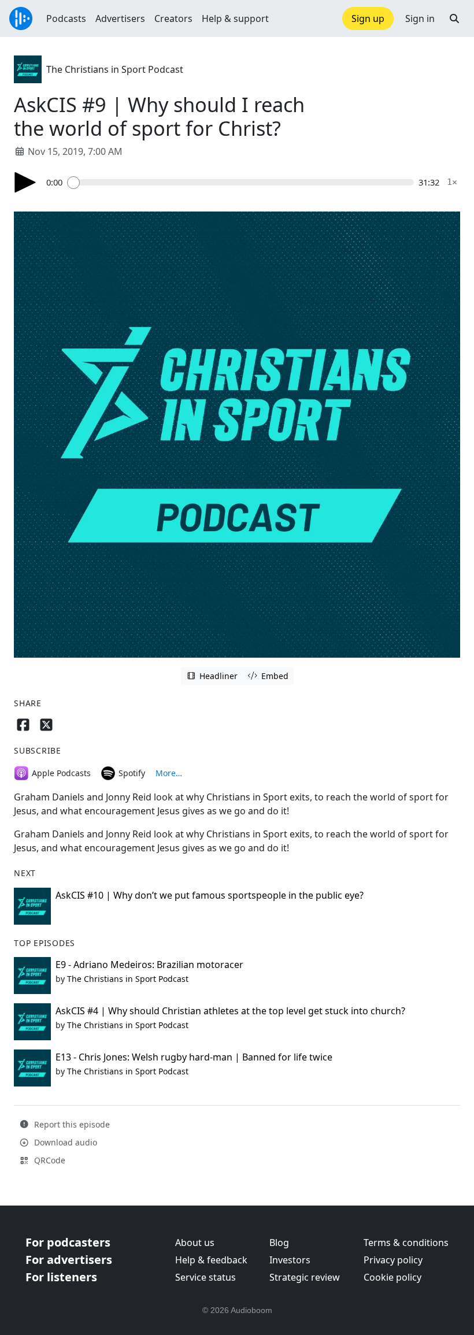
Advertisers (120, 18)
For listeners (61, 1277)
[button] (454, 18)
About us (194, 1242)
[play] (25, 182)
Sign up (367, 18)
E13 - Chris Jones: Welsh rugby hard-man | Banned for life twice (193, 1057)
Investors (289, 1260)
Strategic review (304, 1277)
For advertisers (68, 1259)
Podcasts (66, 18)
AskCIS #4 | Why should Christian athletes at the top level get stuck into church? (230, 1010)
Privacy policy (393, 1260)
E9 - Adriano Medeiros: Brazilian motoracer (149, 964)
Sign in (420, 18)
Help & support (235, 18)
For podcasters (67, 1242)
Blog (279, 1242)
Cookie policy (392, 1277)
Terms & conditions (406, 1242)
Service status (205, 1277)
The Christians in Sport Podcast (114, 69)
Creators (173, 18)
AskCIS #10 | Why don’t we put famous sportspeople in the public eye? (209, 895)
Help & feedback (211, 1260)
